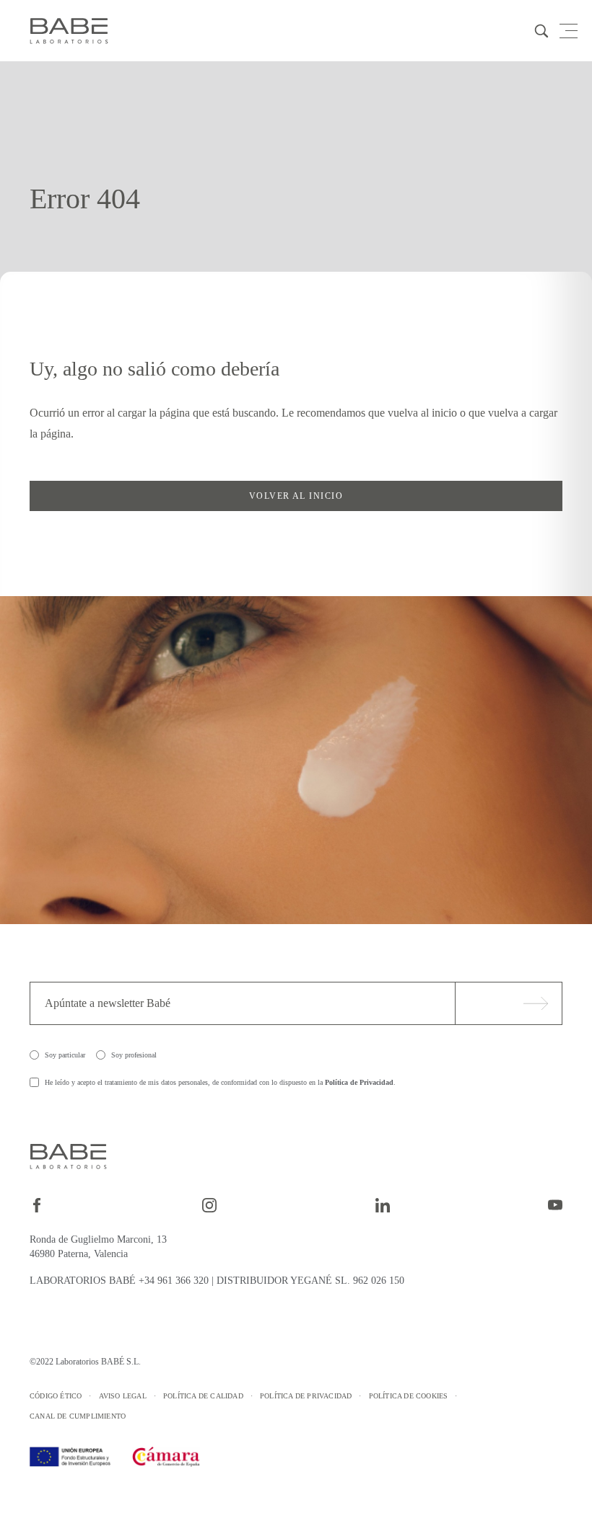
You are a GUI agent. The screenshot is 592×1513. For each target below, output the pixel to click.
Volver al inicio (296, 496)
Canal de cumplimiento (78, 1416)
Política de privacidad (306, 1396)
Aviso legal (123, 1396)
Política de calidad (203, 1396)
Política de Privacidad (359, 1082)
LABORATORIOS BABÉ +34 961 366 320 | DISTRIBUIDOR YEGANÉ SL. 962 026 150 (217, 1280)
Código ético (56, 1396)
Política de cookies (408, 1396)
